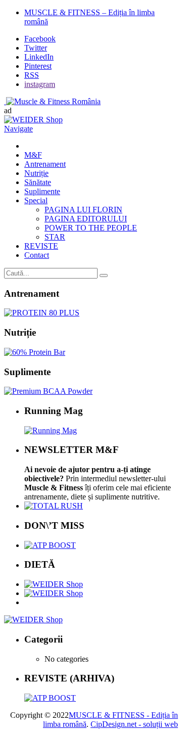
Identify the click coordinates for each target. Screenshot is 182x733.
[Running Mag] (50, 430)
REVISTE (41, 246)
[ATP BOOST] (50, 545)
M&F (33, 155)
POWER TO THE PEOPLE (90, 227)
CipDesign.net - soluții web (134, 724)
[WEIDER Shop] (33, 619)
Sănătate (37, 182)
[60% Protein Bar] (34, 352)
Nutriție (36, 173)
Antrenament (45, 164)
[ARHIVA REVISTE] (50, 698)
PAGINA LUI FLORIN (83, 209)
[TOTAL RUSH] (53, 505)
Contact (36, 255)
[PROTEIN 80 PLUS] (41, 312)
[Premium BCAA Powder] (48, 391)
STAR (54, 237)
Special (36, 200)
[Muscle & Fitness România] (52, 101)
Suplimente (42, 191)
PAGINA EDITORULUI (85, 218)
